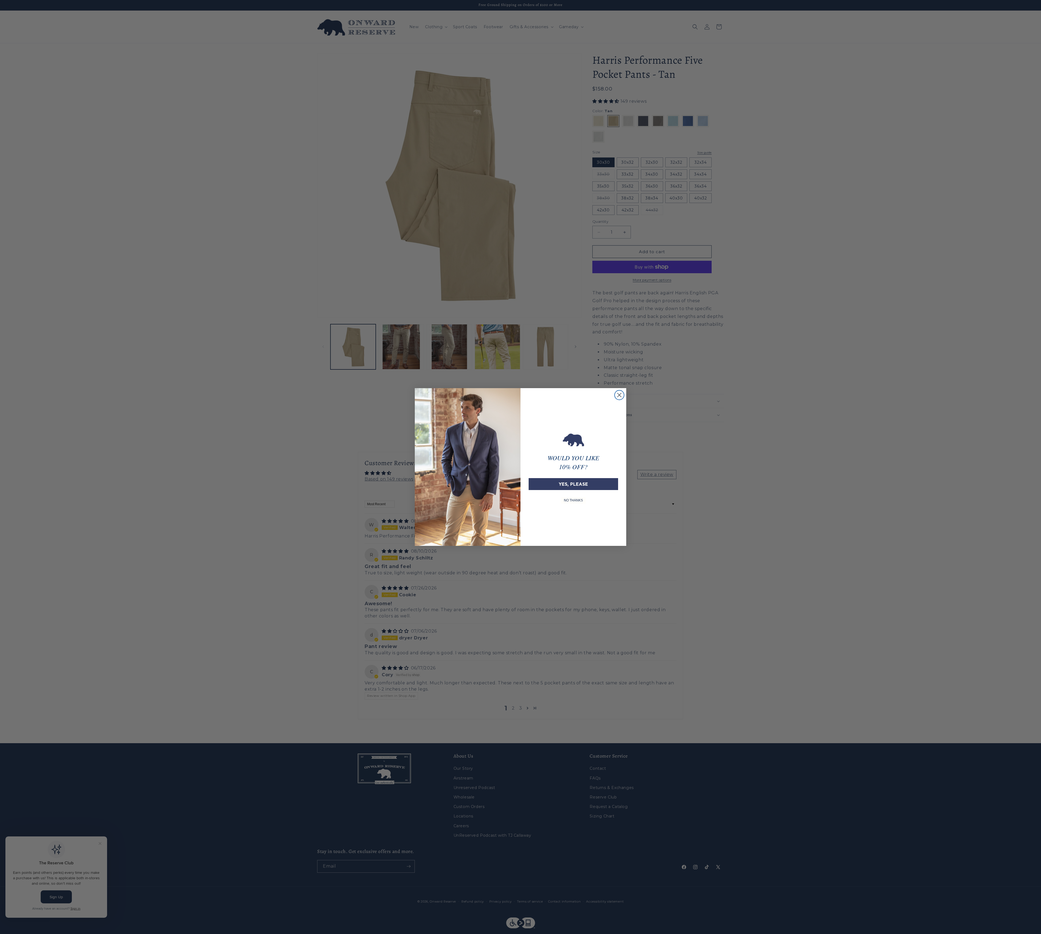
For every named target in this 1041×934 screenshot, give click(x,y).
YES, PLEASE (573, 484)
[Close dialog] (619, 395)
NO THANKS (573, 500)
